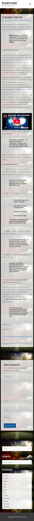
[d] (25, 292)
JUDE (13, 35)
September (7, 498)
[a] (13, 107)
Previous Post (17, 351)
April (5, 484)
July (5, 492)
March (5, 481)
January (6, 475)
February (6, 478)
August (6, 495)
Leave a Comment (7, 21)
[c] (24, 202)
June (5, 490)
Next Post (17, 356)
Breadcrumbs (9, 3)
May (5, 487)
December (6, 507)
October (6, 501)
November (6, 504)
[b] (6, 159)
